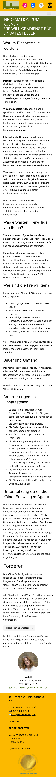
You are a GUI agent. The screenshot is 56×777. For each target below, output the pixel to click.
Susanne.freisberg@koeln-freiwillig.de (28, 687)
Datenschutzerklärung (19, 748)
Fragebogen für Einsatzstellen (19, 628)
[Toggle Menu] (49, 13)
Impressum (14, 721)
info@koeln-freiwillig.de (23, 714)
